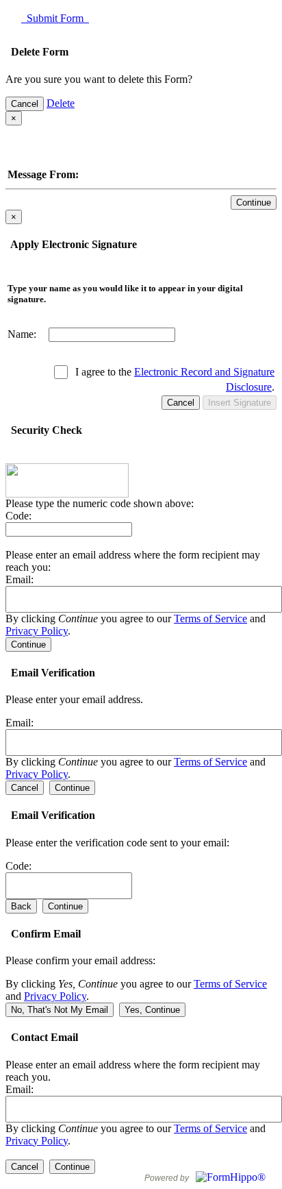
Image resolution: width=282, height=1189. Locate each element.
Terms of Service (210, 618)
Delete (61, 103)
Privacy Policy (36, 631)
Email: (19, 579)
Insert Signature (239, 402)
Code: (18, 516)
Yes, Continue (152, 1010)
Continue (253, 202)
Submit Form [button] (55, 18)
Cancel (24, 104)
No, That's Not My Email (59, 1010)
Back (21, 906)
